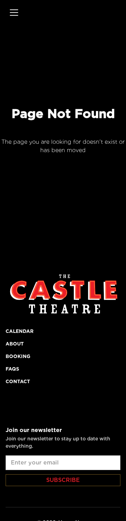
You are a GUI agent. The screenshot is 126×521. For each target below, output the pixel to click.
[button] (13, 12)
